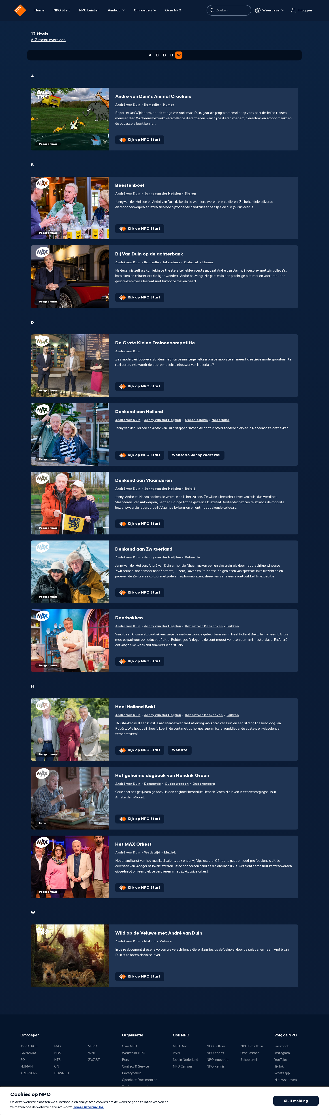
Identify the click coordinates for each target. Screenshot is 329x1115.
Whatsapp (282, 1073)
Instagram (282, 1053)
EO (22, 1059)
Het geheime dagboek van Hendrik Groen (162, 775)
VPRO (92, 1046)
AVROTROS (29, 1046)
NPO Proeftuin (251, 1046)
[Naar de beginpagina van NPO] (20, 10)
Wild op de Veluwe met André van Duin (158, 933)
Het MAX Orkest (133, 844)
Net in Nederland (185, 1059)
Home (39, 10)
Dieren (190, 193)
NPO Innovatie (218, 1059)
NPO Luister (89, 10)
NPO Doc (180, 1046)
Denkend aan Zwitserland (143, 549)
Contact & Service (135, 1066)
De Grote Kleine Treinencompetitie (155, 343)
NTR (57, 1059)
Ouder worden (177, 784)
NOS (57, 1053)
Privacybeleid (131, 1073)
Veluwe (166, 941)
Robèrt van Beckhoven (204, 626)
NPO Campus (183, 1066)
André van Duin (127, 105)
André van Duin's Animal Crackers (153, 96)
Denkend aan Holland (139, 411)
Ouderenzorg (203, 784)
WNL (92, 1053)
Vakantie (192, 557)
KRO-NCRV (28, 1073)
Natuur (150, 941)
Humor (168, 105)
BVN (176, 1053)
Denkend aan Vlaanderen (143, 480)
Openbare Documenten (139, 1080)
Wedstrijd (152, 852)
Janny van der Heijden (162, 193)
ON (56, 1066)
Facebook (281, 1046)
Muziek (170, 852)
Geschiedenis (196, 420)
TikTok (279, 1066)
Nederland (220, 420)
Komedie (151, 105)
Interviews (171, 262)
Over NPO (173, 10)
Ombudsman (249, 1053)
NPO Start (61, 10)
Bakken (232, 626)
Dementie (152, 784)
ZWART (94, 1059)
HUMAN (26, 1066)
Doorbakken (129, 618)
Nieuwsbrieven (285, 1080)
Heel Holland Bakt (135, 707)
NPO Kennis (216, 1066)
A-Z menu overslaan (48, 40)
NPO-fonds (215, 1053)
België (190, 489)
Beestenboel (129, 185)
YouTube (280, 1059)
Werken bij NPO (133, 1053)
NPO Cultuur (216, 1046)
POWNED (61, 1073)
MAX (57, 1046)
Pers (125, 1059)
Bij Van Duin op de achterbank (149, 254)
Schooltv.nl (248, 1059)
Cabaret (191, 262)
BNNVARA (28, 1053)
